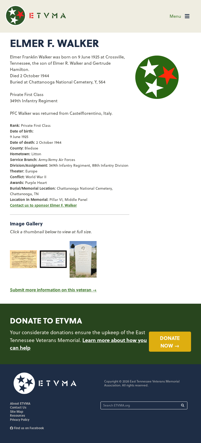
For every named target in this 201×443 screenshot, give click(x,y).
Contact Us (18, 407)
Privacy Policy (19, 419)
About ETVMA (20, 403)
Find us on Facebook (28, 428)
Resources (17, 415)
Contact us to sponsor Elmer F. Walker (43, 205)
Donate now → (170, 341)
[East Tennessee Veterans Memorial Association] (35, 24)
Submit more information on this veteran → (53, 290)
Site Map (16, 411)
